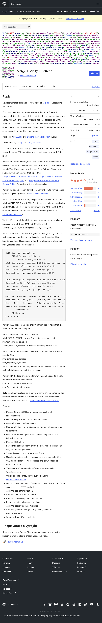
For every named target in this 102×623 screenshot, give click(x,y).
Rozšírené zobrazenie (80, 164)
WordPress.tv (59, 571)
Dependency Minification (38, 137)
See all (97, 210)
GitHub (46, 103)
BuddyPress (9, 593)
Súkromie (6, 571)
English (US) (95, 136)
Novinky (6, 563)
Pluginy (30, 567)
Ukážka (30, 558)
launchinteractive (28, 75)
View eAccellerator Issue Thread (44, 400)
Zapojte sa (82, 558)
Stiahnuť (94, 73)
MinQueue (17, 137)
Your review (75, 210)
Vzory (30, 571)
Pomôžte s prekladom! (75, 18)
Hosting (6, 567)
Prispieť (81, 567)
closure (96, 141)
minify (96, 152)
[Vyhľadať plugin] (28, 26)
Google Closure (34, 142)
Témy (29, 563)
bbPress (7, 589)
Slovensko (13, 604)
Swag (81, 571)
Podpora (96, 86)
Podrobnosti (11, 86)
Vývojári (56, 567)
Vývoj (53, 86)
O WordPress (8, 558)
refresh (96, 157)
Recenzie (26, 86)
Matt (5, 584)
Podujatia (81, 563)
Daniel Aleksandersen (38, 193)
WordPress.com (10, 580)
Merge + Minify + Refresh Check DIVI (19, 176)
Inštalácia (41, 86)
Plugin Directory (9, 11)
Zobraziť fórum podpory (81, 240)
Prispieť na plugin (78, 264)
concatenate (94, 146)
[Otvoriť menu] (98, 4)
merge (89, 152)
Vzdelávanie (57, 558)
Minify (19, 142)
